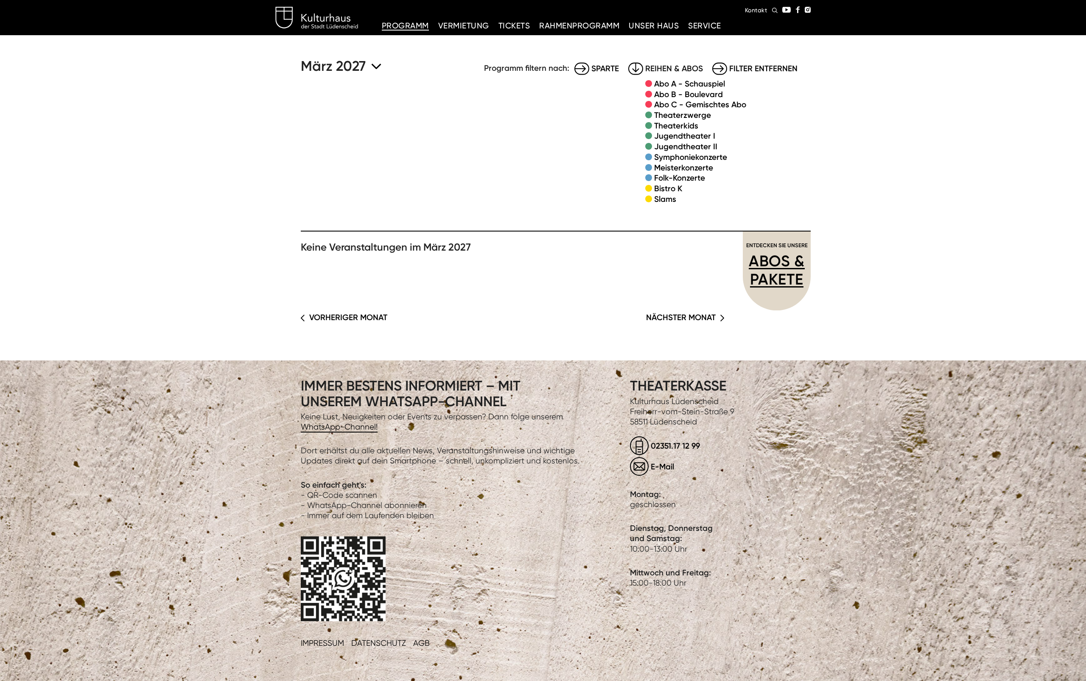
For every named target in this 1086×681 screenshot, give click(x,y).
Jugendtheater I (684, 136)
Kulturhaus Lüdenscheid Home (316, 18)
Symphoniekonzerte (690, 157)
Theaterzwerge (682, 115)
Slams (665, 199)
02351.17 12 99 (675, 446)
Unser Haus (654, 26)
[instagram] (808, 10)
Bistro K (668, 188)
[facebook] (798, 9)
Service (704, 26)
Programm (405, 26)
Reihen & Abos (674, 68)
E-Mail (662, 467)
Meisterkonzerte (683, 168)
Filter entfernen (763, 68)
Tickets (514, 26)
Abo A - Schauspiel (689, 84)
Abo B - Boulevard (688, 94)
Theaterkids (676, 126)
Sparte (605, 68)
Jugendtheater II (685, 146)
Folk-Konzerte (679, 178)
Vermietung (463, 26)
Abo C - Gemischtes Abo (700, 104)
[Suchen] (775, 10)
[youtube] (786, 10)
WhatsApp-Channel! (339, 427)
